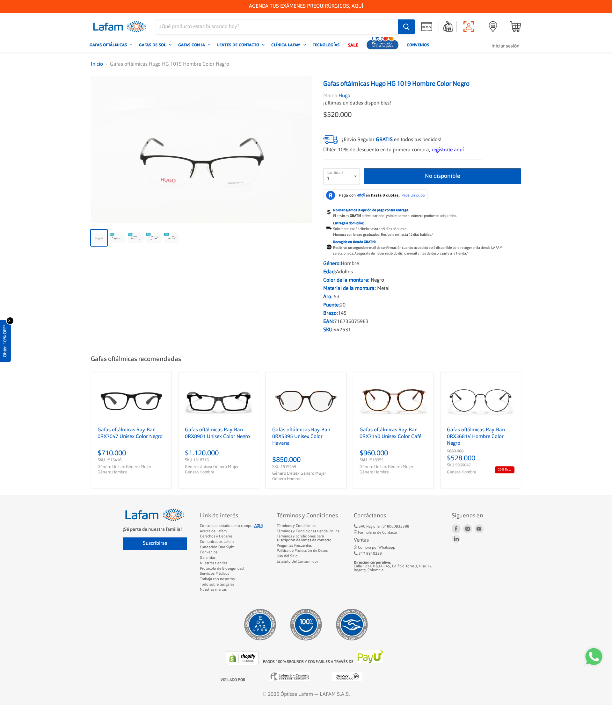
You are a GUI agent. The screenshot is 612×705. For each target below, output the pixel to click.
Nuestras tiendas (213, 563)
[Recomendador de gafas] (382, 45)
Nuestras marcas (213, 590)
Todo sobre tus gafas (217, 584)
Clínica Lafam (286, 44)
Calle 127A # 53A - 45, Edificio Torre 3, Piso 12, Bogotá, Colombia (393, 566)
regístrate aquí (448, 150)
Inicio (97, 64)
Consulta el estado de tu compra (231, 526)
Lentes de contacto (238, 44)
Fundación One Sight (217, 547)
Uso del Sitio (287, 556)
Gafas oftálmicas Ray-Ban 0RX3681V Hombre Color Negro (476, 437)
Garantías (207, 558)
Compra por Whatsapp (376, 548)
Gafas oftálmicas (109, 44)
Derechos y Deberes (216, 536)
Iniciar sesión (506, 46)
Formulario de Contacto (377, 533)
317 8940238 (370, 554)
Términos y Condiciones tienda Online (308, 531)
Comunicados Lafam (217, 542)
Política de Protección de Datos (302, 551)
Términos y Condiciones (296, 526)
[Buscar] (406, 26)
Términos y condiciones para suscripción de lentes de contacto (304, 538)
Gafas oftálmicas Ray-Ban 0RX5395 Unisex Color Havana (301, 437)
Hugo (344, 95)
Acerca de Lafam (213, 531)
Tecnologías (326, 44)
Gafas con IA (192, 44)
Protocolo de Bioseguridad (222, 569)
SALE (353, 45)
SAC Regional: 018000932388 (383, 527)
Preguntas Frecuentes (294, 546)
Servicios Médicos (214, 574)
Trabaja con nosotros (217, 579)
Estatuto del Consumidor (297, 562)
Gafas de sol (153, 44)
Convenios (418, 44)
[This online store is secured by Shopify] (243, 663)
